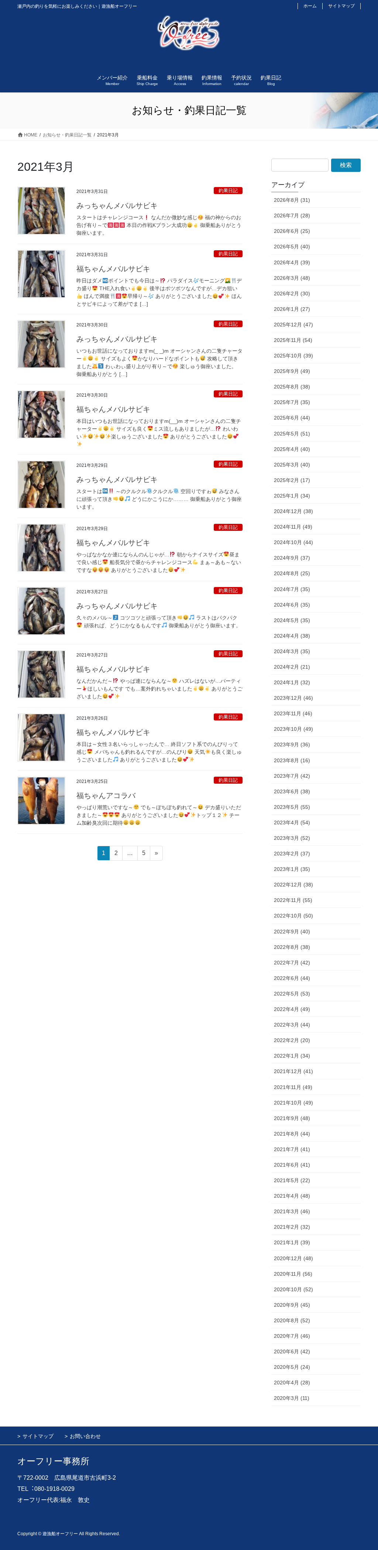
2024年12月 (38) (293, 511)
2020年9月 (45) (292, 1305)
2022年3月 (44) (292, 1025)
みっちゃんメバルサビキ (117, 205)
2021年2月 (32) (292, 1227)
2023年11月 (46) (293, 713)
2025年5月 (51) (292, 434)
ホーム (310, 6)
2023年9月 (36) (292, 744)
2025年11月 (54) (293, 340)
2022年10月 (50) (293, 916)
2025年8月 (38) (292, 387)
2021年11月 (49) (293, 1087)
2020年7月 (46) (292, 1336)
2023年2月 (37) (292, 854)
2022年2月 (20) (292, 1040)
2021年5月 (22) (292, 1180)
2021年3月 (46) (292, 1211)
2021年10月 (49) (293, 1103)
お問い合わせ (85, 1436)
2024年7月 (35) (292, 589)
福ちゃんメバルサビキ (113, 269)
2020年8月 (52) (292, 1320)
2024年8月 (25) (292, 573)
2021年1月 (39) (292, 1242)
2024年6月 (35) (292, 605)
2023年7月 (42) (292, 776)
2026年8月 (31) (292, 200)
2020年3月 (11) (291, 1398)
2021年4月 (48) (292, 1196)
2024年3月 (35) (292, 651)
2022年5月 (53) (292, 994)
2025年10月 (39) (293, 356)
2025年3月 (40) (292, 465)
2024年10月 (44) (293, 542)
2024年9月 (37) (292, 558)
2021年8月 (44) (292, 1134)
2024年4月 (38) (292, 636)
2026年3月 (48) (292, 278)
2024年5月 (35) (292, 620)
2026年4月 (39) (292, 262)
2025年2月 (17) (292, 480)
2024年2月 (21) (292, 667)
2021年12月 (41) (293, 1071)
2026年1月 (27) (292, 309)
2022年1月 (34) (292, 1056)
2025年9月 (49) (292, 371)
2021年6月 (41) (292, 1165)
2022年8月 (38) (292, 947)
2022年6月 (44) (292, 978)
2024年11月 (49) (293, 527)
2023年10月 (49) (293, 729)
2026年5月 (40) (292, 247)
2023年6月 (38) (292, 791)
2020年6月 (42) (292, 1351)
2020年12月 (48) (293, 1258)
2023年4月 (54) (292, 822)
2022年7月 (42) (292, 963)
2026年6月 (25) (292, 231)
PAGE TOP (362, 1496)
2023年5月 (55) (292, 807)
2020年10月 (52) (293, 1289)
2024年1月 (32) (292, 682)
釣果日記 (228, 190)
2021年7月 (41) (292, 1149)
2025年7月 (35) (292, 402)
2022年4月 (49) (292, 1009)
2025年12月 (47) (293, 325)
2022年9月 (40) (292, 932)
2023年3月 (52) (292, 838)
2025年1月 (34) (292, 496)
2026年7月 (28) (292, 215)
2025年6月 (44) (292, 418)
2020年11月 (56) (293, 1274)
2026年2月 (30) (292, 293)
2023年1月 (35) (292, 869)
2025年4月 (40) (292, 449)
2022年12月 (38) (293, 885)
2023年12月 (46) (293, 698)
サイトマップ (341, 6)
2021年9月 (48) (292, 1118)
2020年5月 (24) (292, 1367)
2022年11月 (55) (293, 900)
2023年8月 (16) (292, 760)
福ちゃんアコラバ (105, 795)
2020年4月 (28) (292, 1382)
